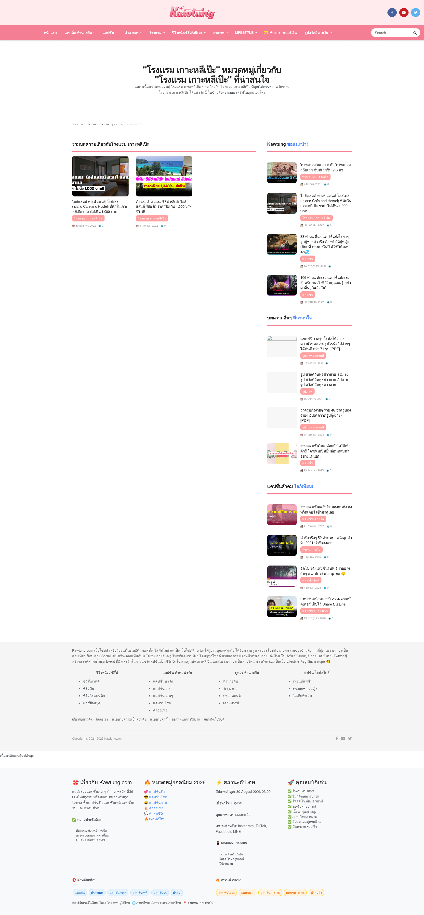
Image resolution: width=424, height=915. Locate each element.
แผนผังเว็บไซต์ (214, 719)
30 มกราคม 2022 (85, 225)
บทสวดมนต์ (232, 695)
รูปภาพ (307, 391)
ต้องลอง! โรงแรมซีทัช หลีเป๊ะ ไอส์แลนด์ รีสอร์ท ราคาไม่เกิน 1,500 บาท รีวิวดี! (164, 206)
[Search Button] (415, 32)
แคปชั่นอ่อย (162, 688)
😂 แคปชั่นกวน (155, 802)
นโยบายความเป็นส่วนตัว (129, 719)
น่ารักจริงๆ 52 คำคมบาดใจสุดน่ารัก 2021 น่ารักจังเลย (326, 540)
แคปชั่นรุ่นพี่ (310, 580)
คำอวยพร (132, 32)
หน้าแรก (50, 32)
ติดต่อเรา (102, 719)
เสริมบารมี (231, 702)
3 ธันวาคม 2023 (313, 363)
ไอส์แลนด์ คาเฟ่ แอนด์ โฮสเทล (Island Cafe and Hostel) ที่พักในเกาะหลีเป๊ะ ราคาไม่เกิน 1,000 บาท (100, 206)
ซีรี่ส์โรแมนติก (94, 695)
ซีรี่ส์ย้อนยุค (91, 702)
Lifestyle (244, 32)
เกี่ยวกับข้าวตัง (82, 719)
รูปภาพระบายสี (313, 355)
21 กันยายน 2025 (313, 526)
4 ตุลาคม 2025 (312, 587)
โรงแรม (155, 32)
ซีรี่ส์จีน (88, 688)
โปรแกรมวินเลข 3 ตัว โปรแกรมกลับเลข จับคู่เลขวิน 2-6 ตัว (325, 167)
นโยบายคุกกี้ (159, 719)
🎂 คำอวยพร (153, 807)
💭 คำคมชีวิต (154, 813)
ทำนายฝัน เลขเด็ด (315, 176)
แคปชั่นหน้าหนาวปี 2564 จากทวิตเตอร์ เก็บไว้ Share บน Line (325, 601)
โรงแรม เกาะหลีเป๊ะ (88, 218)
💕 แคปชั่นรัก (154, 791)
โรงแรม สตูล (107, 124)
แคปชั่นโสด (162, 702)
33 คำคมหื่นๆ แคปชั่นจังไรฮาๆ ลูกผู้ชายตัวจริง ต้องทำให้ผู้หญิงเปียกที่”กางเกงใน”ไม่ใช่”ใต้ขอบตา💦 (325, 244)
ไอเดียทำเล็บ (302, 695)
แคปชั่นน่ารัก (163, 681)
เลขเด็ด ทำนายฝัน (78, 32)
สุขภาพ (218, 32)
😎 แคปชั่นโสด (155, 796)
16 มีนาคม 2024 (313, 398)
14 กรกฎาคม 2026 (314, 266)
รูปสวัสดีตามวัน (316, 32)
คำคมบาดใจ (311, 549)
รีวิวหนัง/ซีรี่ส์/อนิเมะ (187, 32)
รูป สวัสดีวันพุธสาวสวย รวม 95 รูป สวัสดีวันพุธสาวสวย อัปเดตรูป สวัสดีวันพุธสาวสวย (324, 379)
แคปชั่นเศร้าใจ (313, 518)
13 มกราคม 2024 (313, 434)
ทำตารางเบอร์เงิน (283, 32)
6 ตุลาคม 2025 (312, 557)
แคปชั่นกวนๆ (163, 695)
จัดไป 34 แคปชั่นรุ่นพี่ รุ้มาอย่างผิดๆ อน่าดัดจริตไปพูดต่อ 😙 (325, 571)
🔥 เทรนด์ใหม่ (154, 818)
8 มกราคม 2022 (148, 225)
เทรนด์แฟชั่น (303, 681)
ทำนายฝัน (230, 681)
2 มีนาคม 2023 (312, 184)
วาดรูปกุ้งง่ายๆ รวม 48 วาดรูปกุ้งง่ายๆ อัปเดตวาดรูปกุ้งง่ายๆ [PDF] (325, 415)
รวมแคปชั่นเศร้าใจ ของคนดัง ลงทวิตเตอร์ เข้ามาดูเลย (326, 509)
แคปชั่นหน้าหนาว (315, 610)
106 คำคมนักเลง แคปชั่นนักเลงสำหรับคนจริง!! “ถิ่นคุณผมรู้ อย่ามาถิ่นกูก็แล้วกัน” (325, 282)
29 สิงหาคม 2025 (313, 470)
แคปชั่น (108, 32)
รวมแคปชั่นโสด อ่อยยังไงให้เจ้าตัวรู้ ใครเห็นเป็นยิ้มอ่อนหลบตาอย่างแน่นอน (325, 451)
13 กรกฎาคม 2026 (314, 618)
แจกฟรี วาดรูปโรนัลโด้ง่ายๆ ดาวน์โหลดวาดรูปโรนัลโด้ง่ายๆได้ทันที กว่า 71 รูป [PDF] (325, 343)
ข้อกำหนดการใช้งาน (186, 719)
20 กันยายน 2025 (313, 302)
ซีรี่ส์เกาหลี (91, 681)
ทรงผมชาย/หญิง (305, 688)
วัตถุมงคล (230, 688)
